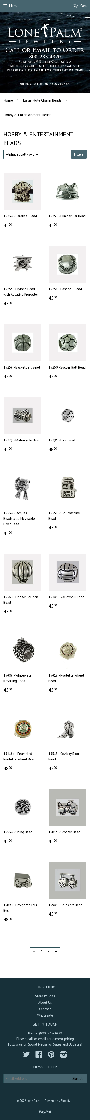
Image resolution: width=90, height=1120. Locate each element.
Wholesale (45, 1015)
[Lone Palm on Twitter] (26, 1056)
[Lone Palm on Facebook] (38, 1056)
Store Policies (45, 996)
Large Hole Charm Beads (42, 100)
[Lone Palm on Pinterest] (51, 1056)
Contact (45, 1009)
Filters (79, 154)
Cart (83, 5)
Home (8, 100)
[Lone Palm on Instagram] (63, 1056)
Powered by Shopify (57, 1101)
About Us (45, 1002)
